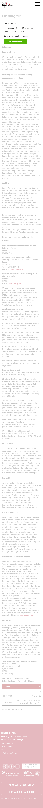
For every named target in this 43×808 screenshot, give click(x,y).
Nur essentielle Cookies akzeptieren (17, 36)
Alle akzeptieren (15, 41)
